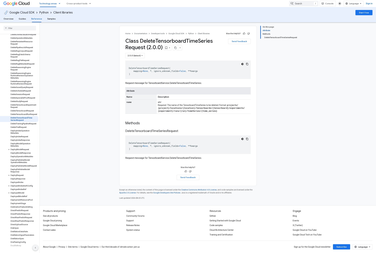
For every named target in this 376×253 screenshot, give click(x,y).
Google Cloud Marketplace (55, 225)
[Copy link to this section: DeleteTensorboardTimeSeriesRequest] (181, 131)
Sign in (369, 3)
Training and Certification (221, 235)
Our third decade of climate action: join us (120, 247)
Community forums (135, 216)
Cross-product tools (77, 3)
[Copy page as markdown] (175, 47)
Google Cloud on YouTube (305, 230)
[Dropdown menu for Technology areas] (60, 3)
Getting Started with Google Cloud (225, 220)
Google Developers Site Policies (166, 193)
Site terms (73, 247)
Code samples (216, 225)
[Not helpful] (248, 33)
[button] (19, 149)
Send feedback (239, 41)
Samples (51, 18)
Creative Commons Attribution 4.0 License (199, 190)
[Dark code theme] (242, 64)
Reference (36, 18)
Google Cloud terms (89, 247)
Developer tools (158, 33)
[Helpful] (244, 33)
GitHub (213, 216)
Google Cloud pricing (52, 220)
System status (133, 230)
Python (44, 12)
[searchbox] (20, 28)
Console (329, 3)
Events (296, 220)
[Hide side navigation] (35, 248)
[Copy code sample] (247, 64)
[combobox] (303, 3)
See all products (50, 216)
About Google (49, 247)
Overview (8, 18)
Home (127, 33)
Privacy (61, 247)
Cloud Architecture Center (222, 230)
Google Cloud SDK (22, 12)
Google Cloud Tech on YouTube (307, 235)
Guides (22, 18)
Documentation (140, 33)
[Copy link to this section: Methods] (144, 123)
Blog (295, 216)
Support (130, 220)
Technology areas (48, 3)
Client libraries (63, 12)
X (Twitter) (298, 225)
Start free (364, 12)
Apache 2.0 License (127, 193)
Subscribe (341, 247)
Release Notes (133, 225)
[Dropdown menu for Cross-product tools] (90, 3)
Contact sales (49, 230)
